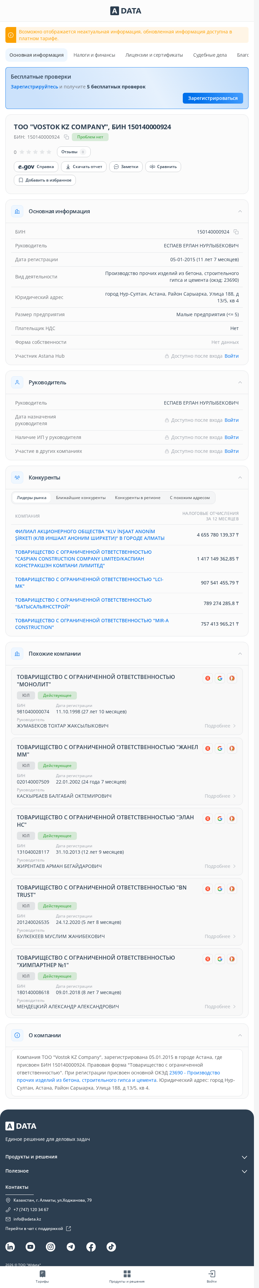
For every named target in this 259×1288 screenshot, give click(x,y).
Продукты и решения (31, 1156)
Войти (232, 356)
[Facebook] (91, 1247)
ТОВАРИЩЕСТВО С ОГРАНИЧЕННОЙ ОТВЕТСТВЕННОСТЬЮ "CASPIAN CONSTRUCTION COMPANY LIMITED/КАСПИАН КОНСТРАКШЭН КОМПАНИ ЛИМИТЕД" (83, 559)
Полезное (17, 1171)
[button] (127, 211)
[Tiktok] (111, 1247)
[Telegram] (71, 1247)
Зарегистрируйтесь (34, 86)
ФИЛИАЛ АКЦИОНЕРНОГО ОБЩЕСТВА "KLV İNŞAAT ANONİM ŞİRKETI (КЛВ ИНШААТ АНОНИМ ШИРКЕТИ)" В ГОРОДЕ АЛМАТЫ (90, 534)
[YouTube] (30, 1247)
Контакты (16, 1187)
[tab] (32, 497)
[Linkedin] (10, 1247)
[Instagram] (50, 1247)
